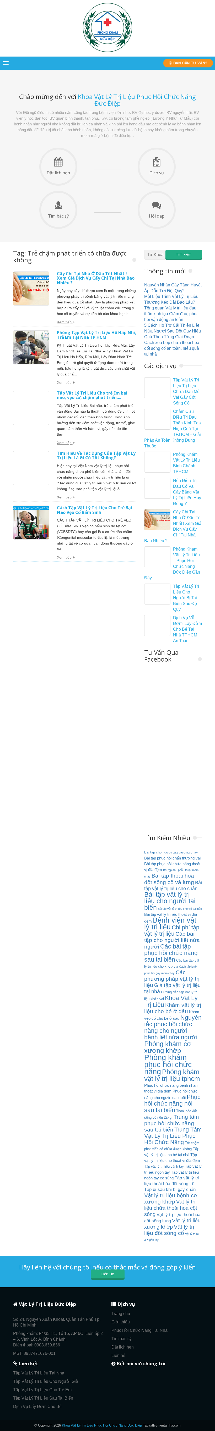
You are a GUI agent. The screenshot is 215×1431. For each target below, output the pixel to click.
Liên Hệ (107, 1273)
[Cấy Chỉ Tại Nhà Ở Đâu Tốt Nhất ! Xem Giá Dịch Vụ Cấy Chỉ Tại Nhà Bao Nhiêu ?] (157, 519)
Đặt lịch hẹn (58, 173)
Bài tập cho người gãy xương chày (171, 852)
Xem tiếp (65, 322)
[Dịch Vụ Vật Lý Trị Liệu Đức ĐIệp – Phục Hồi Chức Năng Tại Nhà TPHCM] (107, 52)
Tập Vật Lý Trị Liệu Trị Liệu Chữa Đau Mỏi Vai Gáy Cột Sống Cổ (187, 391)
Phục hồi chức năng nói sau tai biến (172, 1103)
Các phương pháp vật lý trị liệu (172, 978)
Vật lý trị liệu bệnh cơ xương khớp (170, 1198)
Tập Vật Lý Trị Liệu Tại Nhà (38, 1373)
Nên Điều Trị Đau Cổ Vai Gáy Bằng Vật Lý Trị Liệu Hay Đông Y (187, 492)
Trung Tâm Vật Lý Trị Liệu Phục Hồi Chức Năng (173, 1135)
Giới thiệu (120, 1322)
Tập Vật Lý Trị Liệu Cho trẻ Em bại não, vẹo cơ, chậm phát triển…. (92, 395)
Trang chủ (120, 1313)
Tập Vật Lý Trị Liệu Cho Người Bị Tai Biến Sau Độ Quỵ (186, 598)
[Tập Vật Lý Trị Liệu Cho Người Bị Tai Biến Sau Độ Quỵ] (157, 594)
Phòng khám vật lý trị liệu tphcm (172, 1075)
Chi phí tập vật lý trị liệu (171, 930)
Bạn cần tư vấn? (189, 63)
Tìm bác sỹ (58, 216)
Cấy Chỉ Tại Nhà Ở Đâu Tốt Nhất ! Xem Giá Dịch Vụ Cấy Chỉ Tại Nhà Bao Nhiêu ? (96, 278)
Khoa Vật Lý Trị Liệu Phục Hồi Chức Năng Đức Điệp (102, 1425)
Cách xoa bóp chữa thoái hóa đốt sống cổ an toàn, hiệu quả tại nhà (171, 348)
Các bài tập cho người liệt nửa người (172, 940)
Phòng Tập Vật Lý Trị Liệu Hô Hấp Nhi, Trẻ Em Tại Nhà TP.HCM (96, 335)
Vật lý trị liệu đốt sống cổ (169, 1230)
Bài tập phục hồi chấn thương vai (172, 858)
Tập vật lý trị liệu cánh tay (164, 1166)
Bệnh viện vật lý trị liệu (170, 923)
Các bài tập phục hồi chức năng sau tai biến (171, 953)
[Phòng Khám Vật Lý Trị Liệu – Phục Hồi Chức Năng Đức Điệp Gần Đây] (157, 556)
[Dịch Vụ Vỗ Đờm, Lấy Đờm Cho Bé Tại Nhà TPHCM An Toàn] (157, 625)
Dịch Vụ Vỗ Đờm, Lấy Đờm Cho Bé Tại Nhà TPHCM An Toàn (187, 629)
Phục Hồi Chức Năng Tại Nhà (139, 1330)
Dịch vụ (156, 173)
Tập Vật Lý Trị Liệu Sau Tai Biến (43, 1398)
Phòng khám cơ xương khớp (167, 1047)
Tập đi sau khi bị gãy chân (170, 1189)
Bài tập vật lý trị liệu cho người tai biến (170, 901)
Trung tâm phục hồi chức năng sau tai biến (171, 1123)
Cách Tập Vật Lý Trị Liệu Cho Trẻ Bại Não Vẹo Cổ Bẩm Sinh (94, 510)
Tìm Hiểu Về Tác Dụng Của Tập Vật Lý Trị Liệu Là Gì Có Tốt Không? (96, 455)
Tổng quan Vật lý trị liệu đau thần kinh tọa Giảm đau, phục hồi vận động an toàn (171, 314)
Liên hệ (118, 1355)
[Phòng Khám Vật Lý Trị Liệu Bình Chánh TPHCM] (157, 462)
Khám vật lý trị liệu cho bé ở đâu (172, 1008)
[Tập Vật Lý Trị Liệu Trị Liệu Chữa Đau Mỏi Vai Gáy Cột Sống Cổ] (157, 387)
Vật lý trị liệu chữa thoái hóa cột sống (170, 1208)
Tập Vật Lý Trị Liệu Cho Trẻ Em (42, 1390)
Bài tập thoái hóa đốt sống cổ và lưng (169, 879)
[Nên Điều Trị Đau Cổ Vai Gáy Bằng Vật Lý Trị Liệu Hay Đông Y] (157, 488)
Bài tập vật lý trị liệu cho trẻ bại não (180, 908)
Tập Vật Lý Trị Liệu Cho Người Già (45, 1381)
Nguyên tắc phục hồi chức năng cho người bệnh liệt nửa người (173, 1027)
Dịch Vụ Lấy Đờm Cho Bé (37, 1406)
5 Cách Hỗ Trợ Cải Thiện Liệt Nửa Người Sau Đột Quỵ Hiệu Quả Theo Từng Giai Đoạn (172, 331)
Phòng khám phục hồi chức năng (168, 1064)
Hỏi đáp (156, 216)
